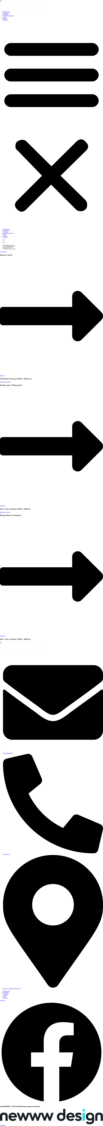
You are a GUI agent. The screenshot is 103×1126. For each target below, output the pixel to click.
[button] (51, 124)
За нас (4, 17)
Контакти (5, 19)
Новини (5, 18)
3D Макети (6, 13)
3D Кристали (6, 11)
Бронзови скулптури (8, 15)
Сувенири (5, 14)
